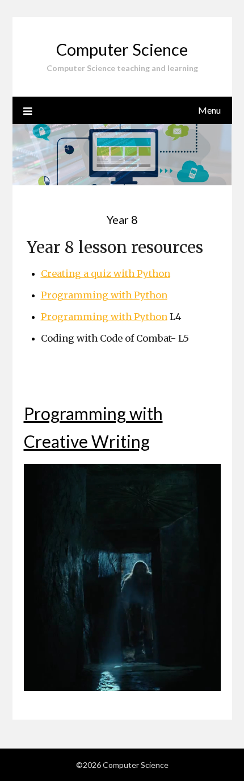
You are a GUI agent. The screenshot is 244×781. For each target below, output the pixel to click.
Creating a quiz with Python (105, 273)
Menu (209, 110)
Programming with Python (104, 295)
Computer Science (122, 49)
